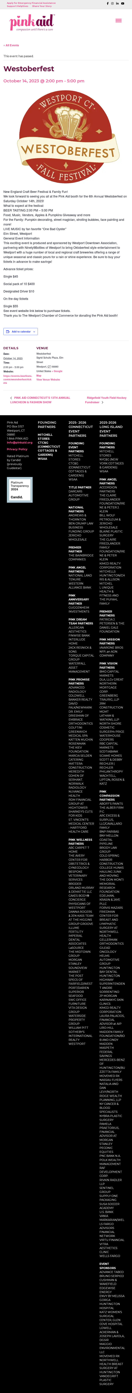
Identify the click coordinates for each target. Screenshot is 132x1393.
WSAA (42, 458)
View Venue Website (48, 379)
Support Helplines (17, 6)
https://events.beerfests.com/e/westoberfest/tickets (17, 379)
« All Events (11, 45)
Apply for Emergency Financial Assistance (31, 3)
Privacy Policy (17, 449)
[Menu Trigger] (119, 20)
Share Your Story (42, 6)
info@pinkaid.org (19, 442)
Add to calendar (21, 331)
